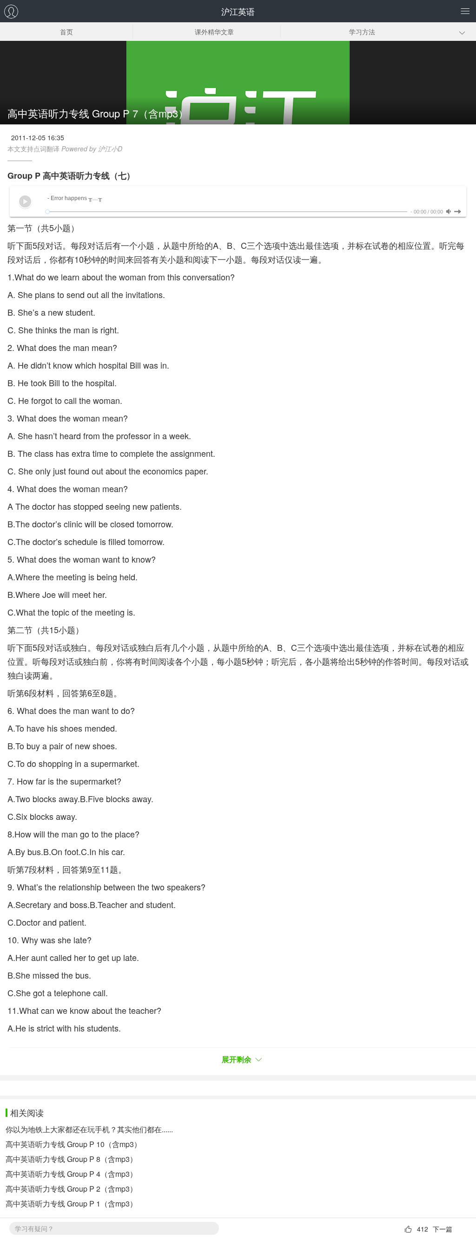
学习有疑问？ (34, 1228)
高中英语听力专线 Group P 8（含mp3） (71, 1159)
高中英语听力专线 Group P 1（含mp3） (71, 1203)
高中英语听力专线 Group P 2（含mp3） (71, 1188)
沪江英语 (238, 11)
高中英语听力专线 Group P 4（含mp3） (71, 1173)
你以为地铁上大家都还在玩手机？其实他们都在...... (89, 1129)
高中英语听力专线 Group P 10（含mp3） (73, 1144)
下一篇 (442, 1228)
